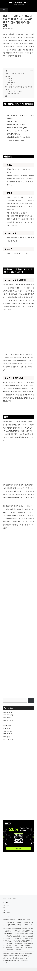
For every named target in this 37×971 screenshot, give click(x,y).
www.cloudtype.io (21, 128)
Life (4, 729)
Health (5, 733)
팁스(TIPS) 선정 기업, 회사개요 (14, 74)
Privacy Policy (6, 916)
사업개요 (9, 78)
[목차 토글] (31, 70)
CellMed (6, 731)
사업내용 (9, 80)
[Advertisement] (18, 333)
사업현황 (7, 76)
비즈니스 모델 (11, 82)
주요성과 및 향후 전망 (13, 93)
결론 (6, 96)
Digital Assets (8, 723)
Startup (6, 717)
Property (6, 725)
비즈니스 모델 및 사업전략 (14, 91)
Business (6, 712)
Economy (6, 720)
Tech (5, 737)
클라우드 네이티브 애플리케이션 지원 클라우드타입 (18, 88)
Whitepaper (7, 739)
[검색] (31, 700)
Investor (6, 715)
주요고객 (9, 84)
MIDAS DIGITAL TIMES (18, 3)
